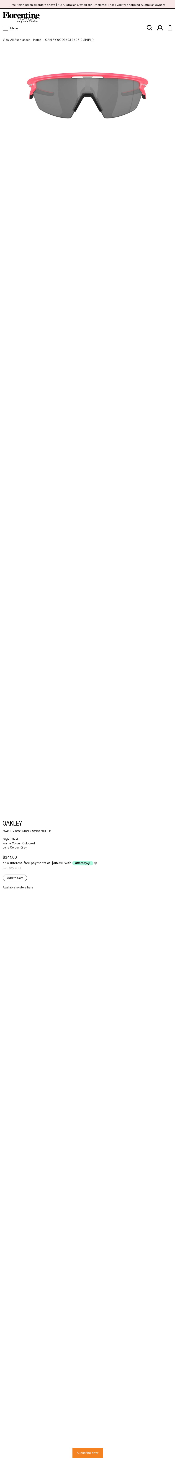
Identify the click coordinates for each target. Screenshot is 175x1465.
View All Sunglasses (16, 40)
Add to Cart (15, 878)
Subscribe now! (88, 1453)
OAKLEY (12, 823)
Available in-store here (18, 887)
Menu (14, 28)
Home (37, 40)
